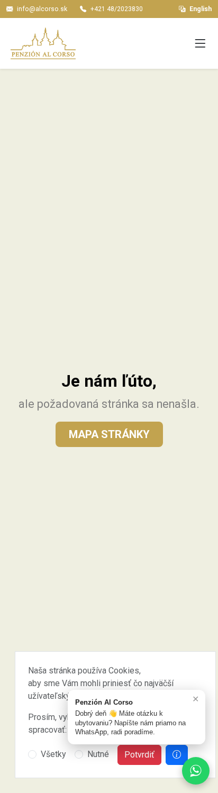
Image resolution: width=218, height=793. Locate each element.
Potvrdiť (139, 755)
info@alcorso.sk (42, 9)
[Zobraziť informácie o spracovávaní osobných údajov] (177, 755)
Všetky (53, 754)
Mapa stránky (109, 434)
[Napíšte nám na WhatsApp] (196, 771)
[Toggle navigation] (200, 44)
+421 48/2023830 (116, 9)
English (200, 9)
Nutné (98, 754)
